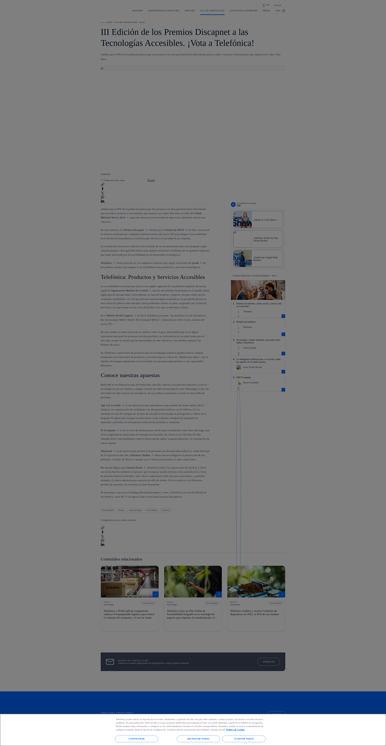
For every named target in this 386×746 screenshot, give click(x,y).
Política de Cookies (235, 729)
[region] (193, 730)
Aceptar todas (244, 738)
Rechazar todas (198, 738)
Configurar (137, 738)
